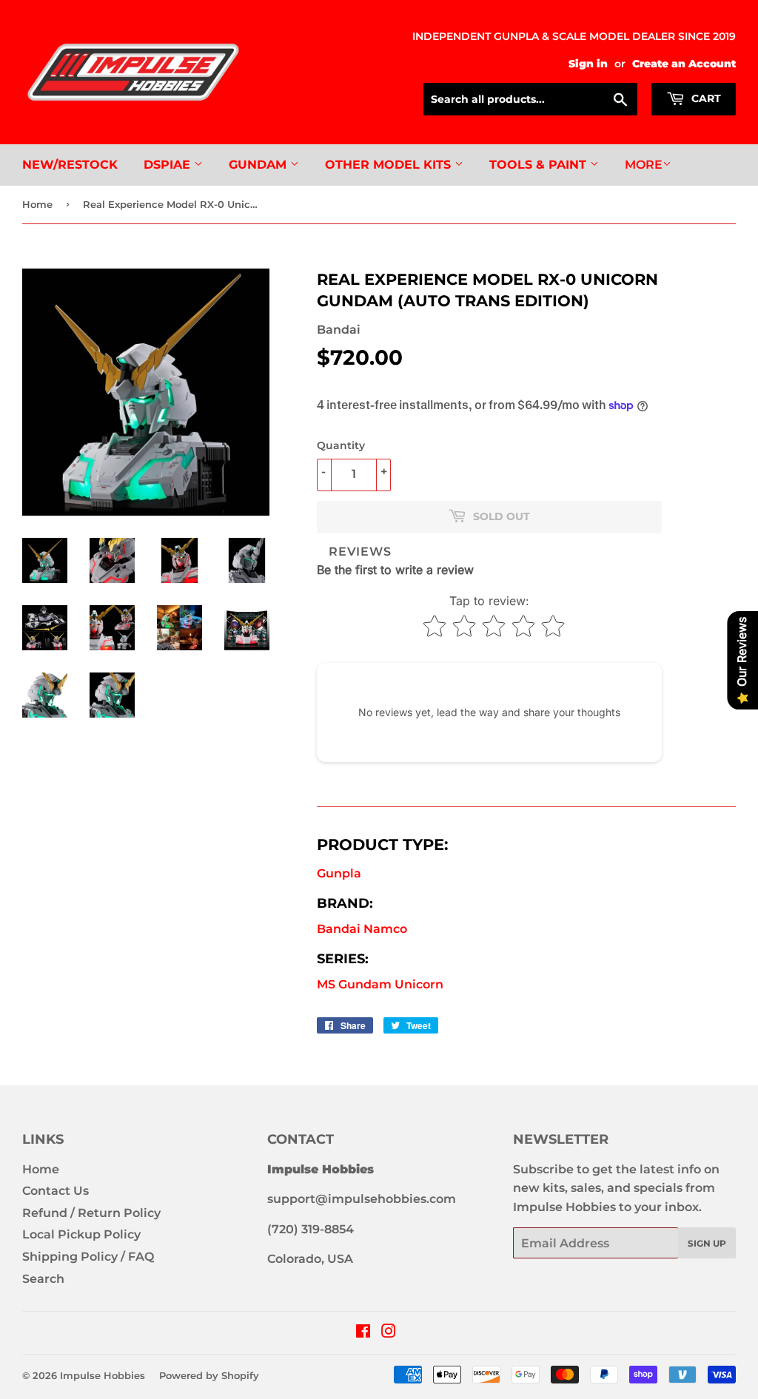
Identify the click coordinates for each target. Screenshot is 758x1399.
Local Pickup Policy (81, 1234)
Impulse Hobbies (102, 1375)
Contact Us (55, 1191)
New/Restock (70, 165)
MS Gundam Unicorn (380, 984)
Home (37, 204)
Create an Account (684, 64)
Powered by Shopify (209, 1375)
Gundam (259, 165)
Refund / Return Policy (91, 1213)
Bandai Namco (362, 929)
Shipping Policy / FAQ (88, 1257)
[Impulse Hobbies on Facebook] (363, 1333)
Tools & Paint (539, 165)
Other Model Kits (390, 165)
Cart (704, 98)
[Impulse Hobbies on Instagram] (388, 1333)
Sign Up (707, 1243)
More (644, 165)
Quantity (341, 445)
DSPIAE (169, 165)
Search (43, 1279)
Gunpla (339, 873)
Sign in (588, 64)
